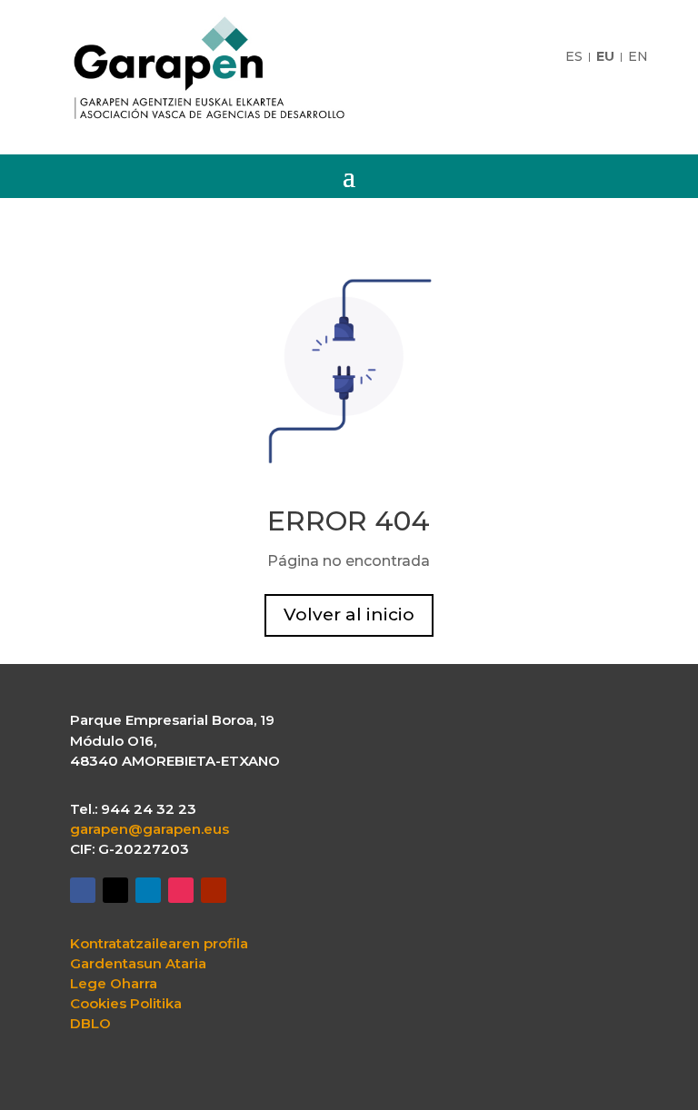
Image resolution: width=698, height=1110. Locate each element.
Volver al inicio (349, 614)
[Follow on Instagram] (181, 890)
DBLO (90, 1023)
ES (574, 57)
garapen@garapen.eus (149, 828)
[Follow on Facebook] (82, 890)
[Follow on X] (115, 890)
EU (605, 57)
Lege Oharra (113, 983)
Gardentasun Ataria (138, 963)
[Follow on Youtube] (213, 890)
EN (638, 57)
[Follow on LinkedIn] (148, 890)
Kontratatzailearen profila (159, 943)
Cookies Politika (126, 1003)
